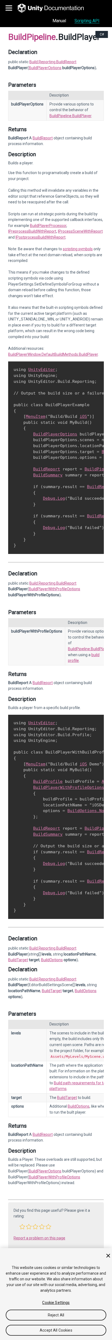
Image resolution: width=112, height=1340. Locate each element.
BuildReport (43, 138)
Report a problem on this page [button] (39, 1238)
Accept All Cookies (56, 1330)
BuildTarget (18, 960)
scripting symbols (78, 249)
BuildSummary (48, 475)
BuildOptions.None (88, 810)
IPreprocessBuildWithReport (32, 231)
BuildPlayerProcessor (48, 225)
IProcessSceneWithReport (80, 231)
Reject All (56, 1315)
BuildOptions (52, 960)
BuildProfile (48, 781)
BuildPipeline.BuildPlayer (70, 116)
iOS (83, 416)
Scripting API (86, 20)
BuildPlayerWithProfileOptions (54, 589)
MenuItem (35, 416)
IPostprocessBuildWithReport (40, 237)
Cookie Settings (56, 1302)
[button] (22, 1226)
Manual (59, 20)
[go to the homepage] (54, 8)
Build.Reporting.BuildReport (52, 62)
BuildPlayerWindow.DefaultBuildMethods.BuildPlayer (53, 354)
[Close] (108, 1256)
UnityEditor (41, 369)
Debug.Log (54, 498)
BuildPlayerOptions (45, 68)
